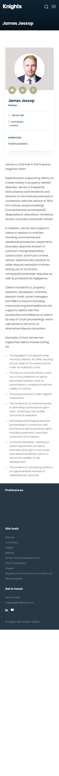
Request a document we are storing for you (29, 573)
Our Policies (11, 542)
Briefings (9, 552)
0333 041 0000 (12, 597)
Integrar (9, 568)
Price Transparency (15, 563)
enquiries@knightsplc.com (19, 602)
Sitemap (9, 537)
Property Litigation (18, 143)
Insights (9, 547)
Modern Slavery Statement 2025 (22, 557)
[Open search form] (46, 7)
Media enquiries (13, 578)
